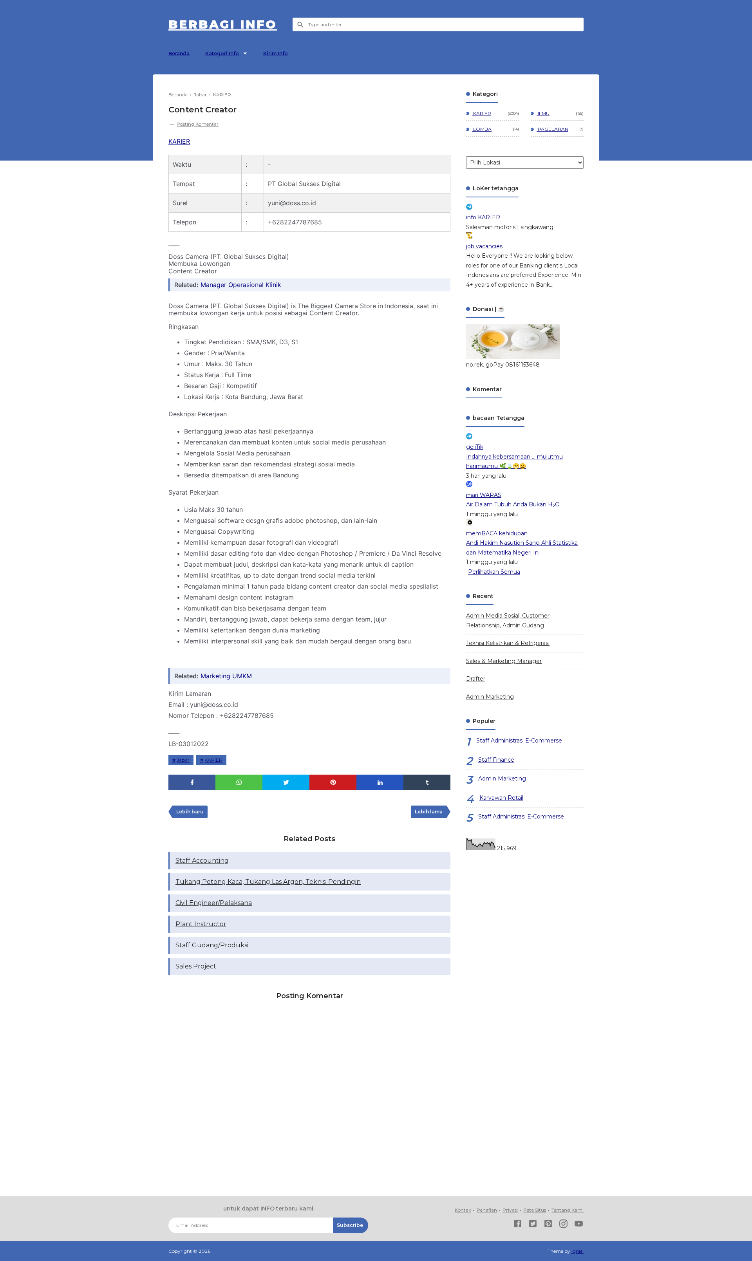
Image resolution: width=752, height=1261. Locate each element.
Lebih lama (429, 812)
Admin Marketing (490, 696)
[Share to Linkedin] (379, 782)
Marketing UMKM (226, 676)
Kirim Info (275, 53)
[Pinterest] (548, 1225)
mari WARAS (483, 495)
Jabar (183, 760)
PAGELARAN (552, 129)
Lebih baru (190, 812)
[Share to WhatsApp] (238, 782)
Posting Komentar (198, 124)
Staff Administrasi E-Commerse (519, 740)
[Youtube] (579, 1225)
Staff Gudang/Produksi (211, 945)
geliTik (474, 446)
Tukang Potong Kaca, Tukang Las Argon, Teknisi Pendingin (268, 881)
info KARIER (483, 217)
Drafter (475, 678)
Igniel (577, 1251)
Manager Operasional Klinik (241, 285)
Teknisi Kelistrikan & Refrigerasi (508, 643)
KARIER (179, 141)
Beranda (179, 53)
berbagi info (222, 24)
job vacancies (484, 246)
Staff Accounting (202, 860)
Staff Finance (496, 759)
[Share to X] (285, 782)
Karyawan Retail (501, 797)
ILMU (543, 113)
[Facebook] (517, 1225)
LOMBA (482, 129)
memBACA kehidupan (497, 533)
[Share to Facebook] (191, 782)
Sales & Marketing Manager (504, 661)
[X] (533, 1225)
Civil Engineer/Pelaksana (213, 903)
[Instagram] (563, 1225)
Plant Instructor (200, 924)
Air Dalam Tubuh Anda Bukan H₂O (513, 504)
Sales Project (195, 966)
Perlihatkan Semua (494, 571)
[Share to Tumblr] (426, 782)
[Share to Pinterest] (332, 782)
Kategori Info (222, 53)
